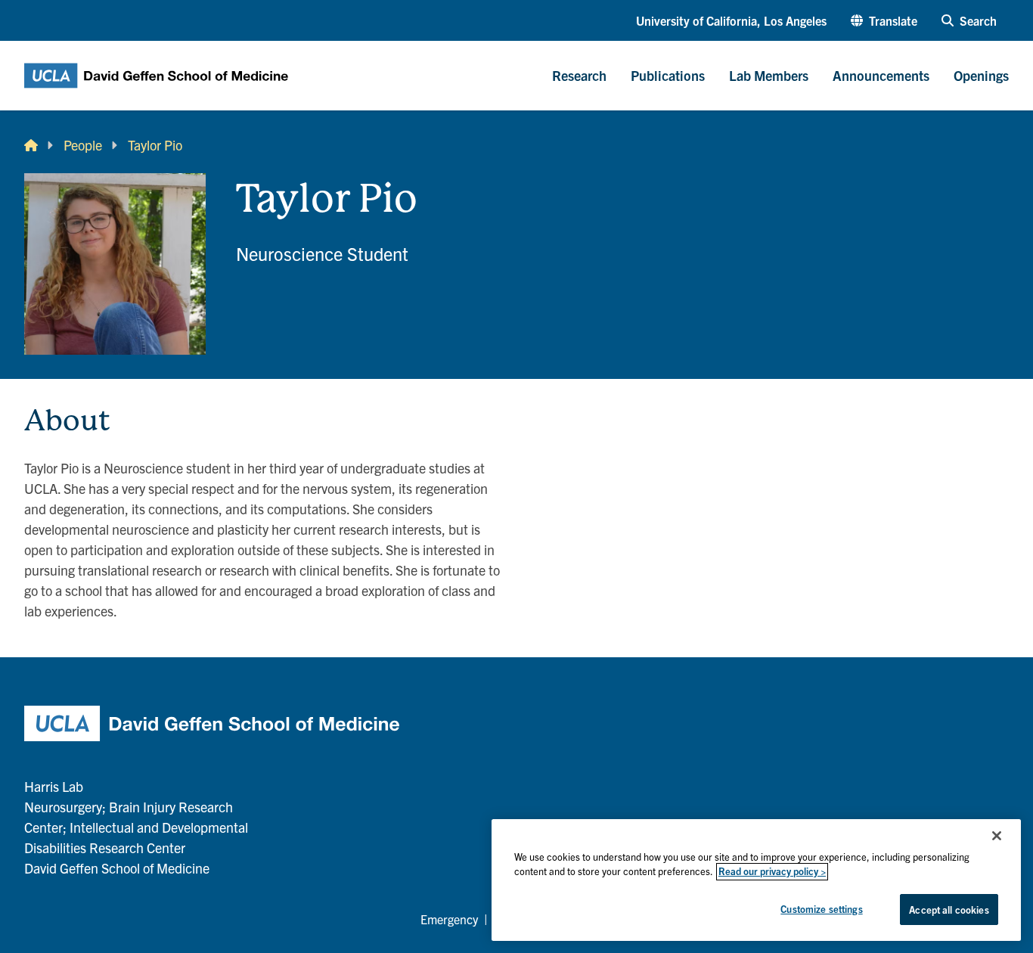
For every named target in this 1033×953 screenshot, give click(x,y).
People (83, 145)
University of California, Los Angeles (731, 20)
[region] (756, 880)
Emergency (449, 919)
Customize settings (821, 908)
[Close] (996, 835)
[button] (884, 20)
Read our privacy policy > (772, 871)
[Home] (31, 145)
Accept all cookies (948, 909)
